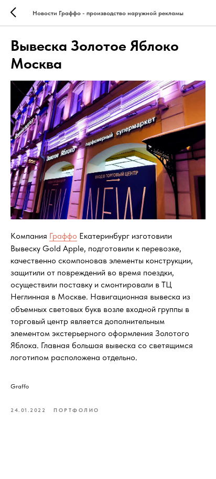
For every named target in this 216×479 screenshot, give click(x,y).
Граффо (63, 236)
